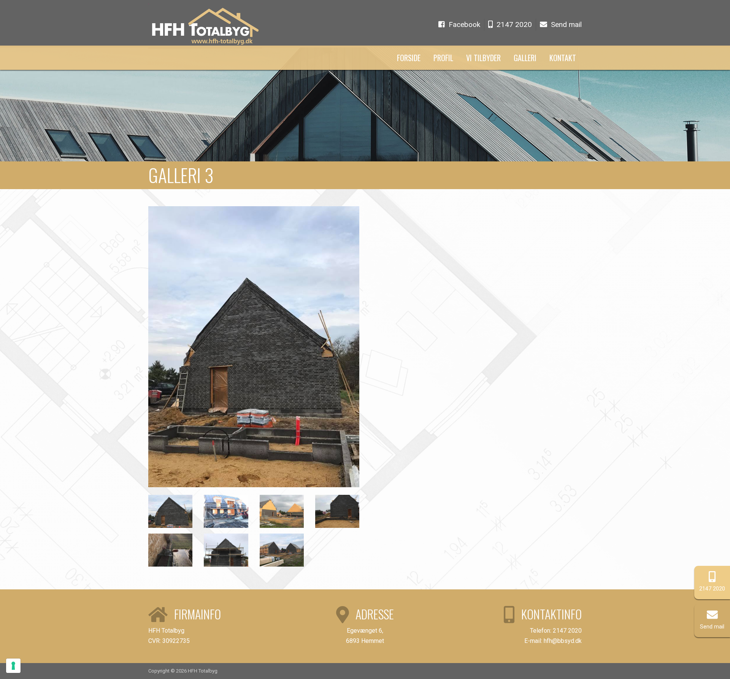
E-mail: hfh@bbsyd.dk (553, 640)
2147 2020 (712, 589)
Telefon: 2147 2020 (556, 630)
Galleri (525, 57)
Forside (409, 57)
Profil (443, 57)
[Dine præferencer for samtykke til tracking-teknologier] (13, 665)
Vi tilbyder (483, 57)
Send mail (712, 627)
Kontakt (562, 57)
